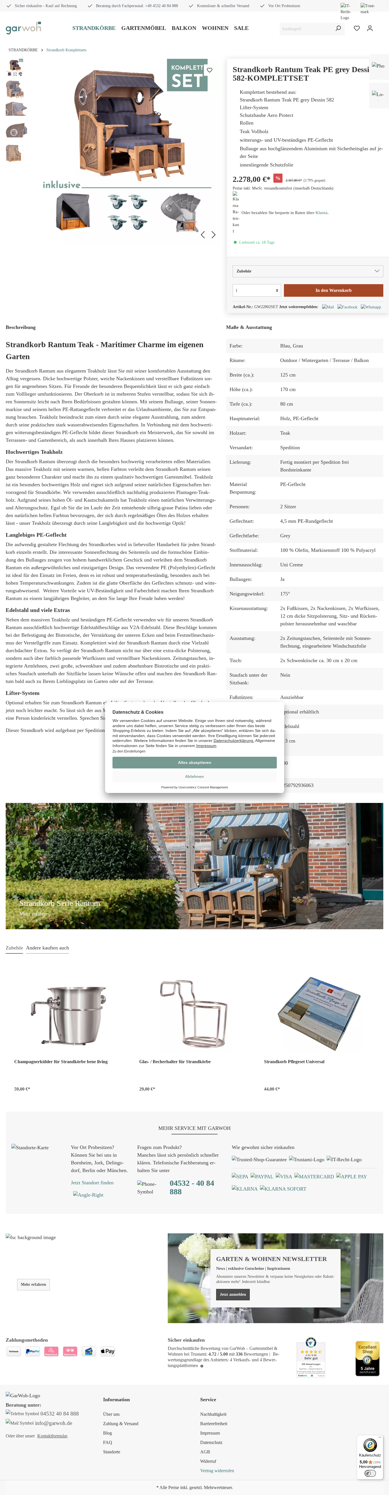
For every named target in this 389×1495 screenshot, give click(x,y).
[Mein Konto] (369, 28)
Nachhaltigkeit (213, 1414)
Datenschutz (211, 1442)
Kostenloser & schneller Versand (223, 6)
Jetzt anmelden (233, 1294)
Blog (107, 1433)
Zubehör (244, 271)
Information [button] (116, 1399)
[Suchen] (338, 29)
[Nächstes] (214, 234)
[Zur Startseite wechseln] (23, 28)
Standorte (111, 1451)
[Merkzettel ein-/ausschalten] (209, 70)
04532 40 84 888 (59, 1414)
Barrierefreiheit (213, 1423)
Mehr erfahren (33, 1284)
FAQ (107, 1442)
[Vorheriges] (201, 234)
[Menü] (379, 1438)
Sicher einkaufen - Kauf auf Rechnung (46, 6)
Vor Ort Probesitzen (284, 6)
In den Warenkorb (334, 290)
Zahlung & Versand (120, 1423)
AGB (205, 1451)
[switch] (370, 1473)
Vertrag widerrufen (217, 1470)
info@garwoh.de (53, 1423)
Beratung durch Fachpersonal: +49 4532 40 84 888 (137, 6)
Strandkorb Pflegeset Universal (294, 1061)
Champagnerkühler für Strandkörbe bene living (61, 1061)
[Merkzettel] (356, 28)
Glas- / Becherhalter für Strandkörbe (175, 1061)
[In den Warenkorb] (118, 1087)
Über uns (111, 1414)
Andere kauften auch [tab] (47, 948)
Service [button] (208, 1399)
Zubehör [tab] (14, 948)
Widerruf (208, 1461)
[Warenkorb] (379, 28)
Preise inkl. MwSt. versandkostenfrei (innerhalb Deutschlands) (283, 188)
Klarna (321, 212)
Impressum (210, 1433)
